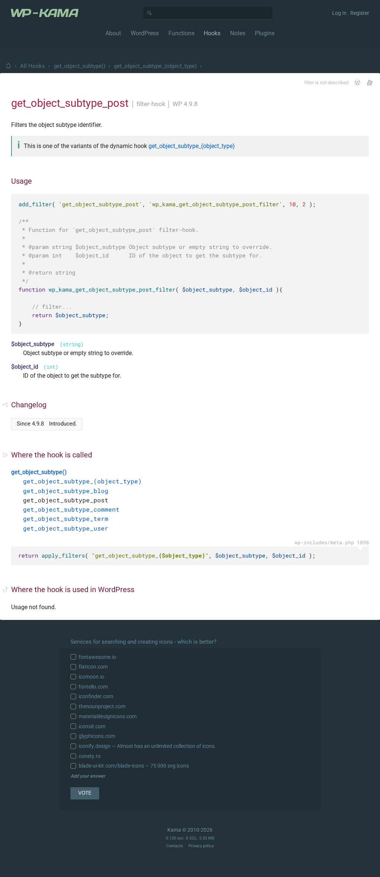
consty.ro (90, 756)
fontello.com (93, 687)
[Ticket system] (370, 82)
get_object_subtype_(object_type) (155, 66)
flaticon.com (93, 667)
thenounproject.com (102, 706)
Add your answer (88, 776)
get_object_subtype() (79, 66)
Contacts (174, 846)
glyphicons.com (97, 736)
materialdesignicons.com (108, 716)
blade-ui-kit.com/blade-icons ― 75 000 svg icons (134, 766)
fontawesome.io (97, 657)
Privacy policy (201, 846)
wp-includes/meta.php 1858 (332, 542)
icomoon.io (91, 677)
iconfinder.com (96, 696)
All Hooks (32, 66)
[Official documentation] (357, 82)
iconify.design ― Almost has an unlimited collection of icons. (147, 746)
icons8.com (92, 726)
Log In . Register (350, 13)
